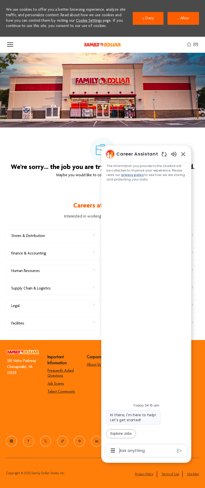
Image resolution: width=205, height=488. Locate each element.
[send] (179, 451)
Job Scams (56, 383)
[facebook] (28, 441)
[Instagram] (11, 441)
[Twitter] (45, 441)
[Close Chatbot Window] (183, 154)
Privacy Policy (144, 474)
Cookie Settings (89, 21)
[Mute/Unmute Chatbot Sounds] (174, 154)
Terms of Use (170, 474)
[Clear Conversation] (164, 154)
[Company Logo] (103, 45)
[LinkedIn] (96, 441)
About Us (94, 364)
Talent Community (61, 391)
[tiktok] (62, 441)
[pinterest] (79, 441)
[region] (146, 302)
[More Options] (113, 451)
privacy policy (132, 175)
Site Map (193, 474)
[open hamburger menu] (10, 44)
